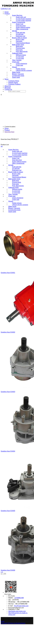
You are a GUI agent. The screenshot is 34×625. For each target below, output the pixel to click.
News (6, 79)
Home (7, 12)
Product (7, 13)
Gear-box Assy (9, 132)
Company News (13, 81)
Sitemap (3, 623)
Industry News (13, 82)
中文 (7, 623)
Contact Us (8, 89)
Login (3, 621)
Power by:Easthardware (17, 623)
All (2, 146)
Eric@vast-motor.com (21, 606)
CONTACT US (6, 8)
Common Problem (14, 84)
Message (8, 88)
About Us (8, 86)
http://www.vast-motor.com (17, 611)
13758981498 (19, 598)
